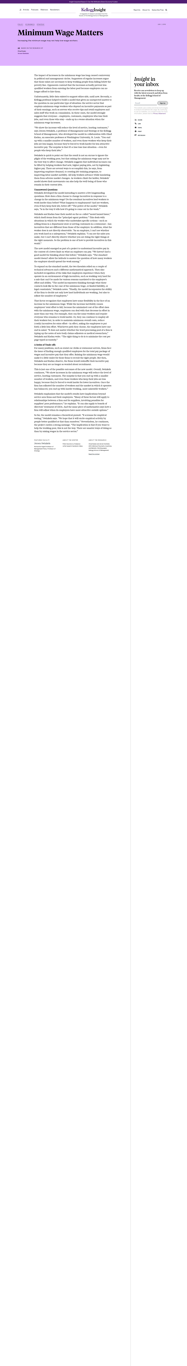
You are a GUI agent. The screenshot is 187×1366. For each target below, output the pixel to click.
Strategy (40, 24)
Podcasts (34, 10)
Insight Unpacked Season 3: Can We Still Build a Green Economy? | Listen (93, 2)
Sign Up (162, 103)
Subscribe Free (158, 10)
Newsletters (54, 10)
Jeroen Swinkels (23, 53)
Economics (30, 24)
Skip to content (5, 1)
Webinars (44, 10)
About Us (146, 10)
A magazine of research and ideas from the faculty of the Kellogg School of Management (93, 14)
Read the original (94, 454)
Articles (26, 10)
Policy (20, 24)
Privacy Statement (159, 113)
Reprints (137, 10)
